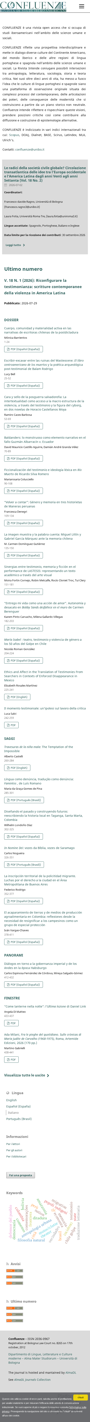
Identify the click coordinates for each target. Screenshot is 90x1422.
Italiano (13, 1113)
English (11, 1100)
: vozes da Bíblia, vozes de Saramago (39, 848)
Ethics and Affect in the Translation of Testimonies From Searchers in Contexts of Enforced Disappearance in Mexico (43, 676)
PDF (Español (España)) (25, 349)
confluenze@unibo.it (29, 149)
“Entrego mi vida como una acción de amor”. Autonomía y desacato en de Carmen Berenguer (45, 607)
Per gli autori (14, 1150)
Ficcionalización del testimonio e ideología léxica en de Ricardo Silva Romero (43, 472)
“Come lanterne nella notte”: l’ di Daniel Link (45, 1006)
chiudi (81, 1397)
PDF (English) (18, 697)
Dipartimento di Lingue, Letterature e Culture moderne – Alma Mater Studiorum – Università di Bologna (42, 1358)
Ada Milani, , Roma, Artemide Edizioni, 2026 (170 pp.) (42, 1038)
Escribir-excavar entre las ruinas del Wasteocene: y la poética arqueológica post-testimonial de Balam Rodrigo (44, 364)
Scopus (14, 135)
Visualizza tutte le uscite (24, 1075)
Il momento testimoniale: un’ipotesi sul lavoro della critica (45, 708)
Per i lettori (13, 1144)
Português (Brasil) (19, 1119)
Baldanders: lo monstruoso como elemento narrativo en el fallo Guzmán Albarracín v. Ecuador (45, 440)
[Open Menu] (81, 6)
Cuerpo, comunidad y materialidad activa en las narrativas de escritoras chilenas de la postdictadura (41, 330)
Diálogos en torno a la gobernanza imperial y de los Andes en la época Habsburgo (40, 966)
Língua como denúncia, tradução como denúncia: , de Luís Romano (39, 781)
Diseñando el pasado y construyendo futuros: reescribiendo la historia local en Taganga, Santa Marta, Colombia (43, 815)
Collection (32, 1380)
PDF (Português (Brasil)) (25, 800)
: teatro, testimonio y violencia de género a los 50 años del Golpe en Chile (43, 642)
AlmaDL (71, 1373)
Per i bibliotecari (16, 1156)
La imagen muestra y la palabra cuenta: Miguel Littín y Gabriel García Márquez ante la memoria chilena (42, 536)
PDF (13, 725)
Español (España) (18, 1106)
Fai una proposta (20, 1175)
